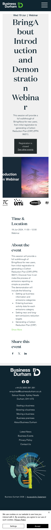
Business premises (25, 418)
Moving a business (25, 414)
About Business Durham (25, 422)
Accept (37, 526)
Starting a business (25, 405)
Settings (13, 526)
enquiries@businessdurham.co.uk (25, 391)
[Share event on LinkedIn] (25, 353)
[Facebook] (23, 381)
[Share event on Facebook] (13, 353)
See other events (25, 149)
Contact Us (25, 444)
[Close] (47, 514)
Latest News (25, 431)
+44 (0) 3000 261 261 (25, 387)
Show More (17, 329)
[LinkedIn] (27, 381)
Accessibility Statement (36, 497)
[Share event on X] (19, 353)
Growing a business (25, 409)
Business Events (25, 436)
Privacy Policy (25, 440)
